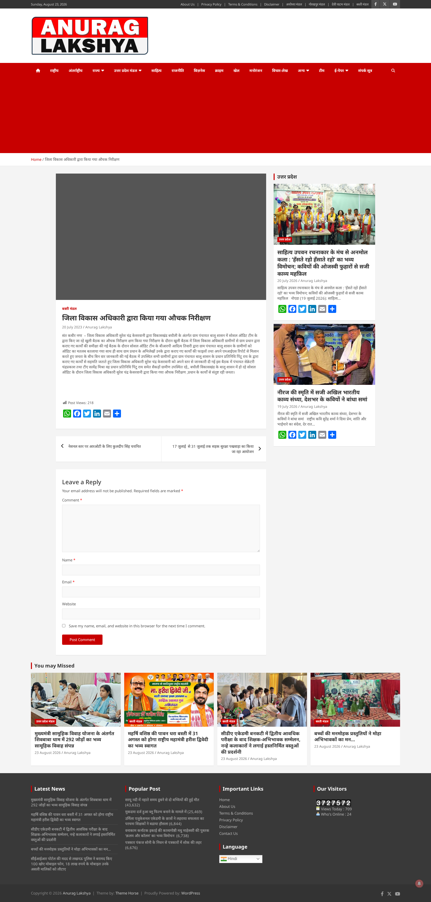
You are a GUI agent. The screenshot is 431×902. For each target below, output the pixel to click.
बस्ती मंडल (362, 4)
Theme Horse (126, 893)
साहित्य (156, 70)
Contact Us (228, 833)
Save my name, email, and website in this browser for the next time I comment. (137, 625)
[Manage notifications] (419, 884)
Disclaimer (271, 4)
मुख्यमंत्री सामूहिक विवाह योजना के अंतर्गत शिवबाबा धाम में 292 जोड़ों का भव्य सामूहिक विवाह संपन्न (74, 739)
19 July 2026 (287, 406)
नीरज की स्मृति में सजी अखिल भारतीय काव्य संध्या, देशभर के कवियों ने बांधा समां (322, 395)
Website (69, 603)
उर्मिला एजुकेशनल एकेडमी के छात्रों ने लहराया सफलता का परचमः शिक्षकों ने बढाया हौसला (164, 821)
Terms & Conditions (242, 4)
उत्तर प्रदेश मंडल (125, 70)
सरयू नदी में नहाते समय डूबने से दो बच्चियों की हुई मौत (162, 799)
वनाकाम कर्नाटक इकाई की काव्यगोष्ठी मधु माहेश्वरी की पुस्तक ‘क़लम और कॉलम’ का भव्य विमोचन (167, 833)
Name (68, 559)
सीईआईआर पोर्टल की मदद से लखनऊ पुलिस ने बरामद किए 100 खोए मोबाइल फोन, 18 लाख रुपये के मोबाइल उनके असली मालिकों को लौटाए (71, 864)
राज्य (96, 70)
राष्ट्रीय (54, 70)
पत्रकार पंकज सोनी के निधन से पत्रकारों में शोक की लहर (163, 842)
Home (224, 799)
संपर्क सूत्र (365, 70)
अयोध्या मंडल (294, 4)
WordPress (190, 893)
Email (68, 581)
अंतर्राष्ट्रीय (76, 70)
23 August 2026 (48, 752)
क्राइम (219, 70)
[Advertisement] (208, 116)
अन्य (301, 70)
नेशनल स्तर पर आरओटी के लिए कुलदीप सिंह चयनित (104, 446)
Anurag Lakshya (98, 327)
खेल (236, 70)
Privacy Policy (211, 4)
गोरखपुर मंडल (317, 4)
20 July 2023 (72, 327)
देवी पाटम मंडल (341, 4)
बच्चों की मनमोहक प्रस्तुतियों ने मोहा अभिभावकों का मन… (347, 736)
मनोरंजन (255, 70)
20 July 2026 (287, 280)
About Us (188, 4)
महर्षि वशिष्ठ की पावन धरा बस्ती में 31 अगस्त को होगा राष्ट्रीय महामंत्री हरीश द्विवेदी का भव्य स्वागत (168, 739)
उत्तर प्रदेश (287, 176)
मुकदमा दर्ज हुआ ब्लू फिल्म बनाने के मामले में (156, 811)
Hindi (232, 859)
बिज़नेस (199, 70)
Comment (72, 499)
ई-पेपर (339, 70)
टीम (321, 70)
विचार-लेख (280, 70)
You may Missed (54, 665)
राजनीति (178, 70)
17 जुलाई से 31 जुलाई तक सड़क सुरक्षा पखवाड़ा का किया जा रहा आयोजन (213, 449)
